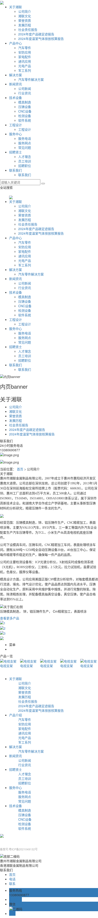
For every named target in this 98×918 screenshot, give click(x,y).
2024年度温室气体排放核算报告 (41, 38)
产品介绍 (15, 715)
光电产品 (24, 66)
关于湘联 (15, 7)
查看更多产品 (9, 618)
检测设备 (24, 115)
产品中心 (15, 43)
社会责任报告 (27, 29)
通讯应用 (24, 61)
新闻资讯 (15, 84)
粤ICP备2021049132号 (23, 849)
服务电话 (24, 138)
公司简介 (24, 11)
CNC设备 (24, 111)
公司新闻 (24, 88)
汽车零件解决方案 (31, 79)
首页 (20, 469)
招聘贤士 (15, 152)
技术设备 (15, 97)
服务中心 (15, 134)
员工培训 (24, 161)
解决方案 (15, 75)
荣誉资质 (24, 20)
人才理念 (24, 156)
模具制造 (24, 102)
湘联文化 (24, 16)
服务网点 (24, 143)
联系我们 (15, 170)
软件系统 (24, 120)
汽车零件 (24, 47)
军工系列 (24, 70)
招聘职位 (24, 165)
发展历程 (24, 25)
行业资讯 (24, 93)
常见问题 (24, 147)
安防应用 (24, 52)
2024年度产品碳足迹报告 (36, 34)
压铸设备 (24, 106)
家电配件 (24, 56)
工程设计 (15, 125)
